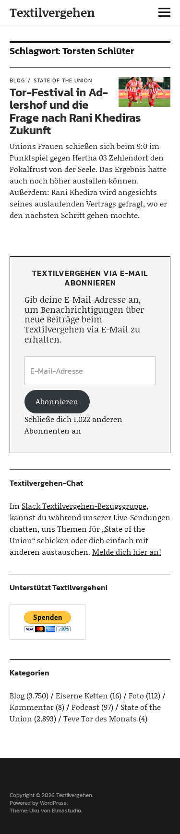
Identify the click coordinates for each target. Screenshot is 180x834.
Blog (17, 80)
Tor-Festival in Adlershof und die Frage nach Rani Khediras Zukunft (75, 111)
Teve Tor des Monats (100, 718)
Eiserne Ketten (82, 695)
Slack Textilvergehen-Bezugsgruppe (84, 505)
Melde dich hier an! (126, 551)
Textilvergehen (52, 12)
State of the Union (63, 80)
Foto (136, 695)
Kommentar (32, 706)
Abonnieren (57, 401)
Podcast (85, 706)
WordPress (53, 803)
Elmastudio (66, 810)
